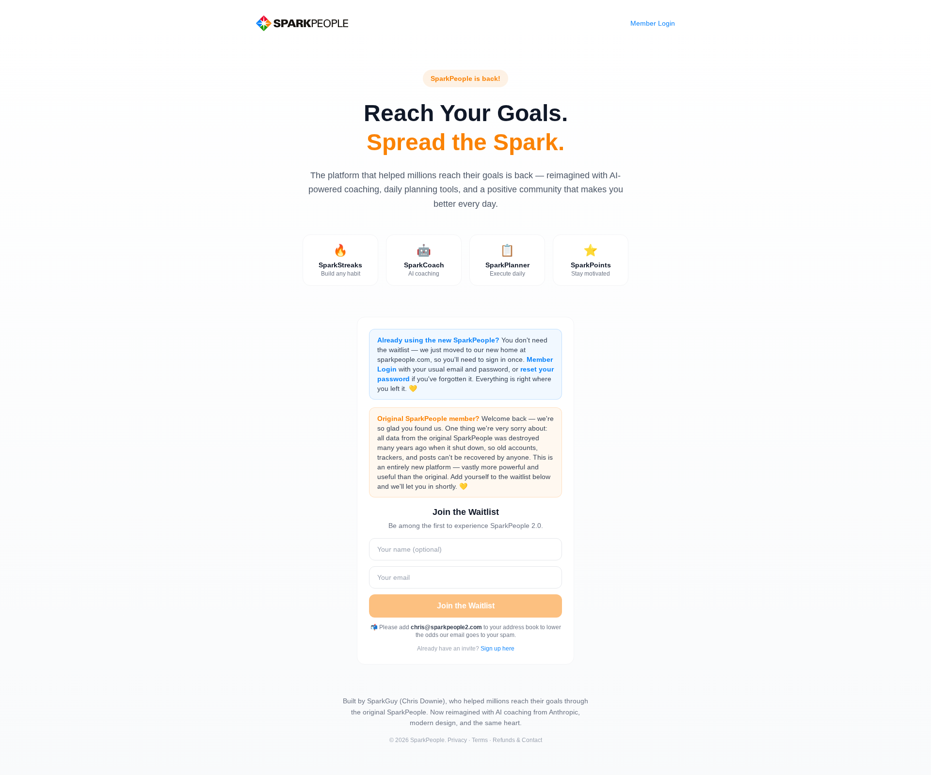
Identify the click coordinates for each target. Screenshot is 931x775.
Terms (480, 740)
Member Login (652, 23)
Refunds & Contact (517, 740)
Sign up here (497, 648)
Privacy (457, 740)
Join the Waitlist (466, 606)
